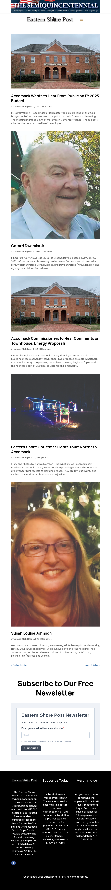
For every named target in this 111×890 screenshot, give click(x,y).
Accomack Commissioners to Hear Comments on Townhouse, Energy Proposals (55, 341)
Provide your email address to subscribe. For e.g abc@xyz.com (46, 741)
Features (46, 457)
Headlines (47, 106)
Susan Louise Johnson (31, 633)
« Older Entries (19, 665)
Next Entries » (92, 665)
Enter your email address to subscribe (42, 728)
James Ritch (20, 106)
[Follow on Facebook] (13, 863)
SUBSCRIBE (31, 748)
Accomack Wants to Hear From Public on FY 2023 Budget (55, 98)
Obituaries (47, 251)
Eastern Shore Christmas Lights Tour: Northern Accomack (54, 449)
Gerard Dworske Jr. (28, 245)
